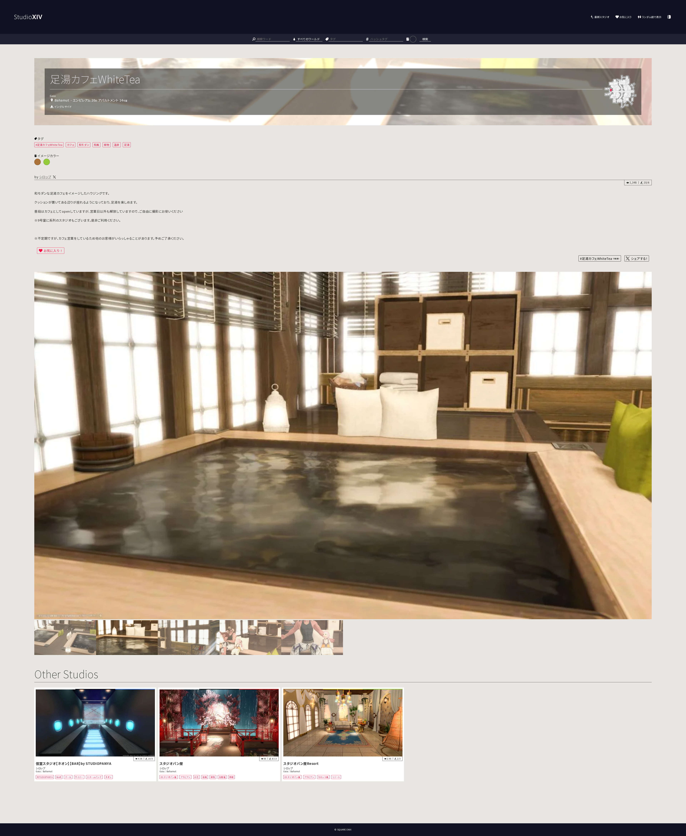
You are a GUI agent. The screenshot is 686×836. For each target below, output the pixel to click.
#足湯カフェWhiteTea (49, 145)
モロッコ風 (323, 776)
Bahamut (48, 771)
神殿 (231, 776)
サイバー (79, 776)
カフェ (70, 145)
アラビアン (185, 776)
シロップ (45, 176)
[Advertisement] (343, 810)
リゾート (336, 776)
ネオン (108, 776)
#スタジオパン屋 (169, 776)
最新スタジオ (601, 17)
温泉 (117, 145)
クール (68, 776)
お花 (196, 776)
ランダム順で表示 (651, 17)
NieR (58, 776)
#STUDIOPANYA (45, 776)
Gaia (38, 771)
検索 (425, 39)
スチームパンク (94, 776)
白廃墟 (222, 776)
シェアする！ (639, 258)
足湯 (127, 145)
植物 (106, 145)
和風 (96, 145)
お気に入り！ (53, 250)
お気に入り (625, 17)
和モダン (84, 145)
